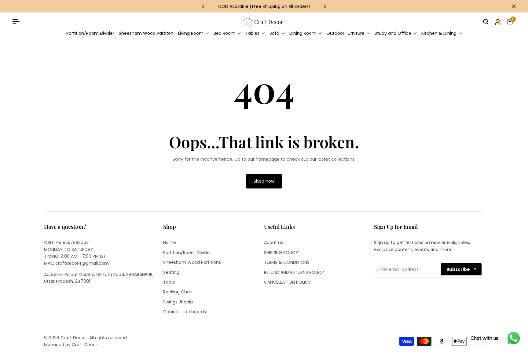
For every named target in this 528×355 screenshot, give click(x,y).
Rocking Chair (177, 292)
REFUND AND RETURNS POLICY (294, 272)
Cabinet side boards (184, 312)
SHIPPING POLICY (281, 252)
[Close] (513, 6)
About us (273, 242)
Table (169, 282)
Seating (171, 272)
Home (169, 242)
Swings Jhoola (178, 302)
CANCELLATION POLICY (287, 282)
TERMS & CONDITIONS (287, 262)
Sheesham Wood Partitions (192, 262)
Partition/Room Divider (187, 252)
